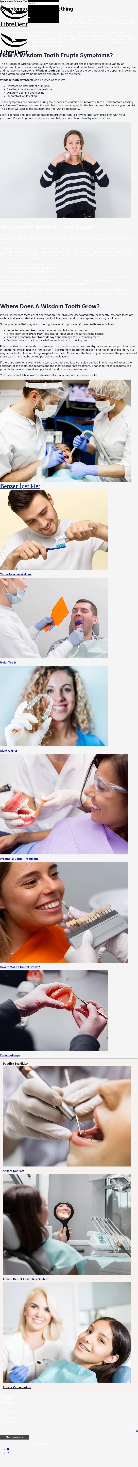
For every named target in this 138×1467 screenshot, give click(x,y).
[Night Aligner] (54, 745)
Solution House (42, 1443)
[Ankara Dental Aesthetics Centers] (67, 1273)
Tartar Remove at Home (15, 574)
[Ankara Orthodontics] (67, 1382)
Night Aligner (8, 750)
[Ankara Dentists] (67, 1165)
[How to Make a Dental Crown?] (64, 961)
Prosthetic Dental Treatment (19, 858)
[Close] (29, 17)
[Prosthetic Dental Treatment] (64, 853)
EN (8, 1453)
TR (8, 1449)
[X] (137, 1431)
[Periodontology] (54, 1049)
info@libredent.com (10, 1412)
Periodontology (10, 1055)
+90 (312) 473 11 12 (11, 1421)
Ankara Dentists (13, 1171)
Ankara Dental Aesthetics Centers (25, 1279)
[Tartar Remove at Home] (54, 569)
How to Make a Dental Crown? (20, 967)
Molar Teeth (8, 662)
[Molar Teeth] (54, 657)
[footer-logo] (6, 1402)
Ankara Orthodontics (17, 1387)
